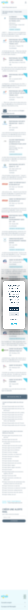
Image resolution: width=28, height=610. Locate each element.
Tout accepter (14, 309)
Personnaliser (14, 319)
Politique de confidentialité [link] (14, 323)
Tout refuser (14, 314)
